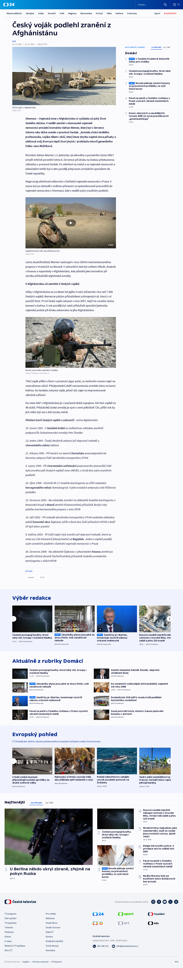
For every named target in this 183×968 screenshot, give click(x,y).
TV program (10, 913)
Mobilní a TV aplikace (15, 945)
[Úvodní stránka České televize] (21, 902)
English (26, 961)
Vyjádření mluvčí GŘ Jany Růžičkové (41, 251)
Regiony (72, 13)
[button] (70, 222)
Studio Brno (51, 922)
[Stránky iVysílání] (156, 913)
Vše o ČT (9, 950)
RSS (176, 961)
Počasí (99, 13)
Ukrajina (30, 13)
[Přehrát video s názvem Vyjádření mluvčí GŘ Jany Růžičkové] (71, 222)
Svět (62, 13)
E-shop (8, 941)
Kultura (119, 13)
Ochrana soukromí (40, 961)
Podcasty (132, 13)
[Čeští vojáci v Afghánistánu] (64, 76)
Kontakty (50, 950)
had (14, 41)
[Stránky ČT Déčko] (98, 923)
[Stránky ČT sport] (126, 913)
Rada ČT (50, 932)
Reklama (50, 918)
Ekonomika (86, 13)
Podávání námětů (54, 941)
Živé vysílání (10, 918)
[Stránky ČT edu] (153, 923)
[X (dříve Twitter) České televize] (170, 902)
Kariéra (49, 936)
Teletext (9, 927)
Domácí (52, 13)
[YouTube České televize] (164, 902)
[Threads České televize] (176, 902)
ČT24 (42, 577)
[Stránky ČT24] (98, 913)
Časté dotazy (52, 945)
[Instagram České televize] (153, 902)
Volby (41, 13)
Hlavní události (14, 13)
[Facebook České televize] (159, 902)
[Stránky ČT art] (123, 923)
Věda (109, 13)
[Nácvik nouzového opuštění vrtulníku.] (70, 342)
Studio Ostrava (53, 927)
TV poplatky (10, 922)
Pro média (51, 913)
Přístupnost (56, 961)
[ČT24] (8, 4)
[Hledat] (165, 4)
